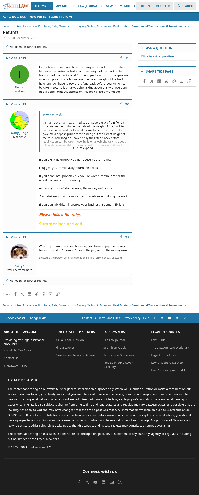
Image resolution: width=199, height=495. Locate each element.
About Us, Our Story (17, 350)
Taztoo (10, 38)
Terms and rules (109, 318)
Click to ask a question (157, 56)
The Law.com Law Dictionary (170, 347)
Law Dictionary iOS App (167, 362)
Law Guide (63, 6)
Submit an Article (114, 347)
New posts (38, 17)
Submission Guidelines (118, 355)
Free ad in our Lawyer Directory (118, 365)
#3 (127, 237)
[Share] (121, 58)
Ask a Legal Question (70, 340)
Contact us (89, 318)
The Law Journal (114, 340)
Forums (39, 6)
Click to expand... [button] (84, 148)
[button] (50, 6)
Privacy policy (131, 318)
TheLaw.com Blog (16, 365)
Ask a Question (15, 17)
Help (146, 318)
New (109, 6)
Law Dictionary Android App (170, 370)
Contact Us (11, 358)
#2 (127, 104)
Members (127, 6)
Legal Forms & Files (164, 355)
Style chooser (16, 318)
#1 (127, 58)
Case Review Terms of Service (75, 355)
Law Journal (88, 6)
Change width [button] (37, 318)
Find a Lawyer (65, 347)
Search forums (61, 17)
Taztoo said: (50, 115)
